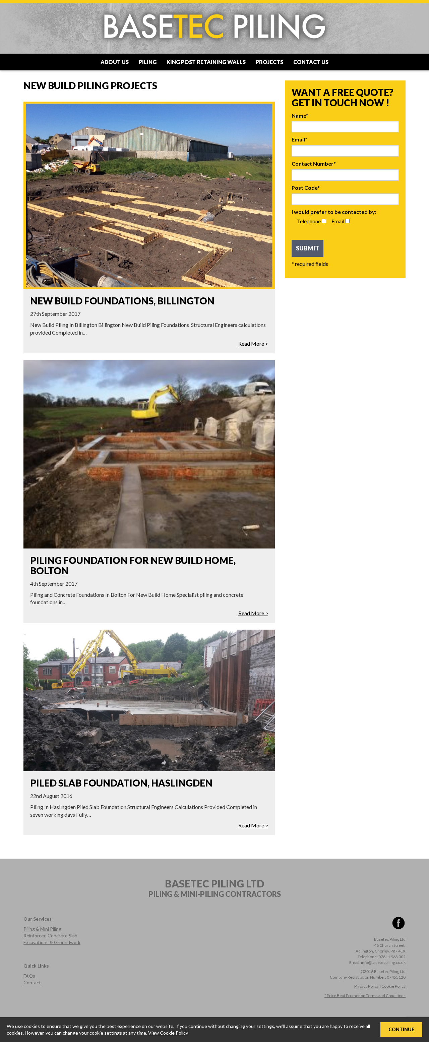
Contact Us (310, 62)
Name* (300, 115)
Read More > (253, 343)
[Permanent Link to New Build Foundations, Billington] (149, 195)
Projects (269, 62)
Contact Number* (314, 163)
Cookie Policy (393, 986)
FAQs (29, 976)
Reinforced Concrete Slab (50, 935)
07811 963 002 (392, 956)
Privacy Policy (366, 986)
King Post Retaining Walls (206, 62)
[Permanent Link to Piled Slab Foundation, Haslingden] (149, 700)
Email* (299, 139)
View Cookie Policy (168, 1033)
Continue (401, 1029)
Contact (32, 982)
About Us (115, 62)
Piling (148, 62)
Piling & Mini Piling (42, 929)
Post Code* (306, 187)
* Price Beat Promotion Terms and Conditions (365, 995)
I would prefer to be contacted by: (334, 212)
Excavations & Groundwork (51, 942)
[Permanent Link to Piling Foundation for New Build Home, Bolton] (149, 454)
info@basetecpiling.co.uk (383, 962)
